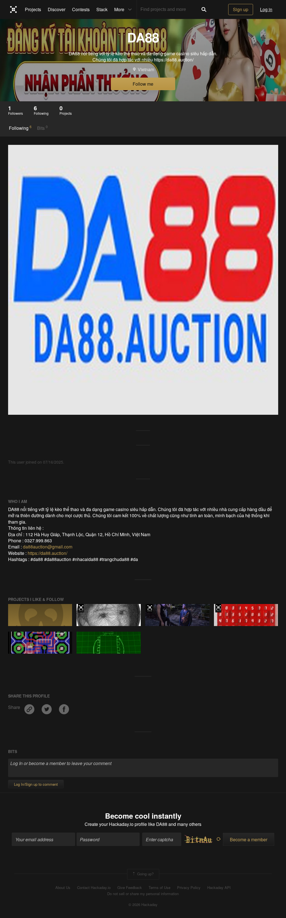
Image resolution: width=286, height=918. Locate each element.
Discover (56, 9)
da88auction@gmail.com (47, 546)
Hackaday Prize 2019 (218, 608)
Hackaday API (219, 887)
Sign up (240, 9)
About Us (62, 887)
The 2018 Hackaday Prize (149, 608)
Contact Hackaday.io (94, 887)
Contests (81, 9)
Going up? (145, 873)
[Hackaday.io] (14, 9)
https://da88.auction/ (47, 553)
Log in (266, 9)
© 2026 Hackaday (143, 904)
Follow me (143, 84)
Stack (102, 9)
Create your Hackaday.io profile (116, 824)
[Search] (203, 9)
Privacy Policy (189, 887)
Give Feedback (129, 887)
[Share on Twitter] (47, 707)
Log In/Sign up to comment (36, 784)
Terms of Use (159, 887)
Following (20, 127)
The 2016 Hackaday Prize (81, 608)
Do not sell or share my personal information (143, 893)
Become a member (248, 839)
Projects (33, 9)
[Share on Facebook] (64, 707)
